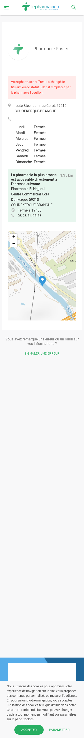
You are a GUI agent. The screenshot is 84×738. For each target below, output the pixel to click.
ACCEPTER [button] (29, 730)
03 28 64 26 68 (29, 216)
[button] (42, 281)
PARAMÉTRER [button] (59, 730)
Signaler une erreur (42, 353)
